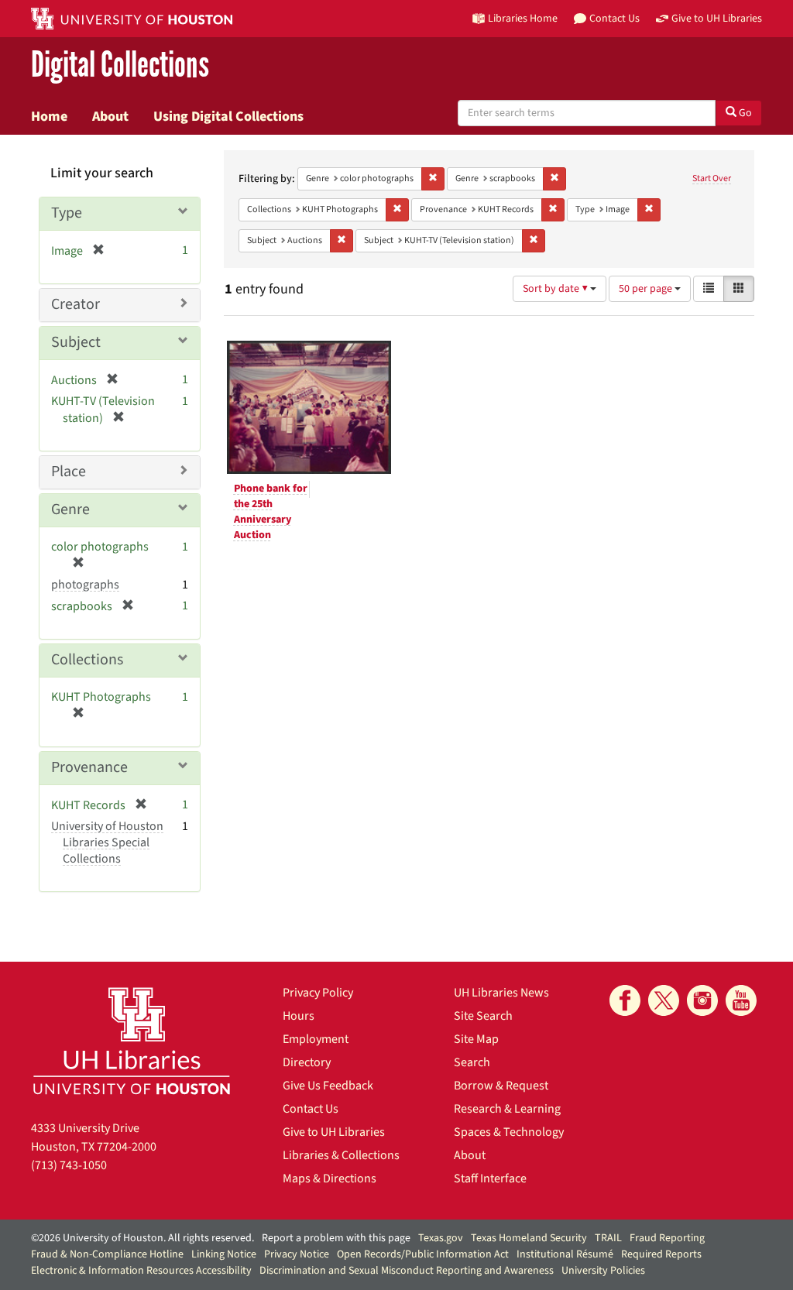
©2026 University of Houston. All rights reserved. (142, 1238)
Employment (315, 1039)
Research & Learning (507, 1108)
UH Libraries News (501, 992)
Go (744, 113)
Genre (70, 509)
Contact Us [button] (614, 18)
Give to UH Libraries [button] (716, 18)
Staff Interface (490, 1178)
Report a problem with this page (336, 1238)
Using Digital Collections (228, 116)
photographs (85, 584)
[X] (663, 1000)
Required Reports (661, 1254)
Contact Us (310, 1108)
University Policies (603, 1270)
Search (472, 1062)
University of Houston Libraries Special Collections (107, 842)
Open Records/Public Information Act (423, 1254)
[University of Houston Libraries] (131, 1040)
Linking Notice (223, 1254)
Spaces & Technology (509, 1132)
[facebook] (624, 1000)
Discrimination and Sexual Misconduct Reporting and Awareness (406, 1270)
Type (66, 213)
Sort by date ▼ (556, 289)
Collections (87, 660)
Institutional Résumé (565, 1254)
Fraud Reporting (667, 1238)
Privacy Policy (318, 992)
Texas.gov (440, 1238)
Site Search (483, 1015)
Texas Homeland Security (529, 1238)
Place (68, 471)
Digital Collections (120, 65)
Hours (298, 1015)
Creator (75, 304)
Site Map (476, 1039)
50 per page (647, 289)
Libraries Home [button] (523, 18)
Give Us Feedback (328, 1085)
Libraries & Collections (341, 1155)
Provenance (89, 767)
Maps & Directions (329, 1178)
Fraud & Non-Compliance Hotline (107, 1254)
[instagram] (702, 1000)
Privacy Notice (296, 1254)
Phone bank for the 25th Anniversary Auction (270, 512)
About (110, 116)
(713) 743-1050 (69, 1165)
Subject (76, 342)
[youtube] (741, 1000)
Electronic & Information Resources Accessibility (141, 1270)
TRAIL (608, 1238)
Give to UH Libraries (334, 1132)
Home (49, 116)
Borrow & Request (501, 1085)
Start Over (711, 178)
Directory (307, 1062)
